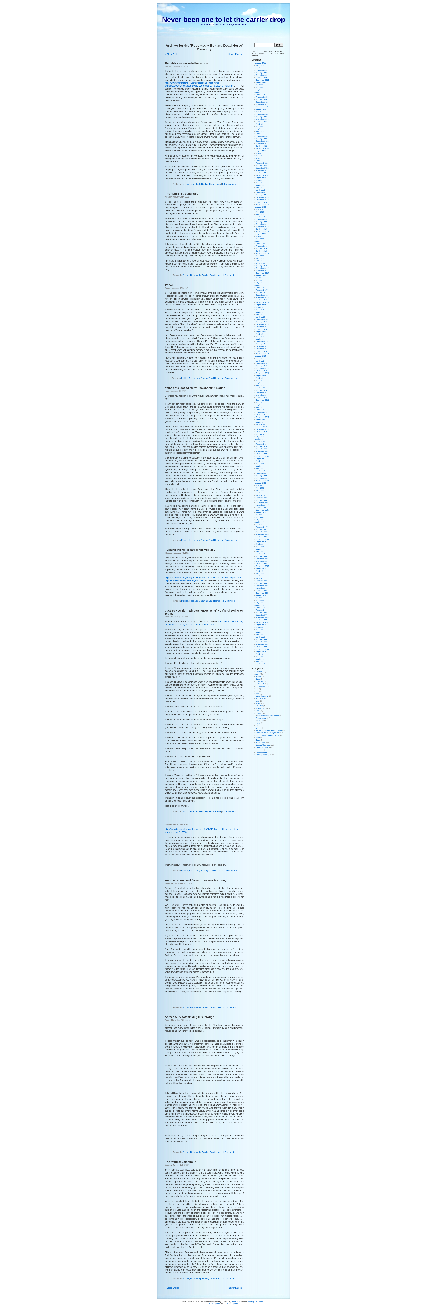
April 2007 (259, 522)
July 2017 (259, 278)
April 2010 (259, 439)
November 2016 (262, 297)
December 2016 (262, 295)
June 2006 (260, 546)
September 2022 (262, 148)
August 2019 (260, 234)
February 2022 (262, 163)
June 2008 (260, 488)
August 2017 (260, 275)
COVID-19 (260, 684)
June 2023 (260, 126)
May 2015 (260, 339)
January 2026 (261, 73)
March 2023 (260, 134)
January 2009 (261, 476)
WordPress (236, 1302)
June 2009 (260, 463)
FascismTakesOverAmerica (268, 716)
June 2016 (260, 310)
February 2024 (262, 114)
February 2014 (262, 363)
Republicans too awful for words (186, 63)
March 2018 (260, 263)
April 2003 (259, 634)
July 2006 (259, 544)
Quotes (259, 728)
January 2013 (261, 390)
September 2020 (262, 205)
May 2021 (260, 185)
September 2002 (262, 649)
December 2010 (262, 429)
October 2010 (261, 432)
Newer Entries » (236, 54)
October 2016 (261, 300)
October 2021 (261, 173)
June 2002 (260, 656)
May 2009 (260, 466)
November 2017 (262, 270)
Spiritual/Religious (263, 745)
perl (258, 723)
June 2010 (260, 434)
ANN (257, 674)
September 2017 (262, 273)
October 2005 (261, 564)
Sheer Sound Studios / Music (267, 735)
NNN (257, 711)
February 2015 (262, 341)
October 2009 (261, 454)
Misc (257, 701)
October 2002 (261, 647)
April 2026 (259, 68)
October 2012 (261, 397)
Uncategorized (261, 755)
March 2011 (260, 424)
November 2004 (262, 588)
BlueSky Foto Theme (256, 1302)
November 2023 (262, 119)
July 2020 (259, 209)
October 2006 (261, 537)
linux (257, 694)
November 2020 (262, 200)
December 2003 (262, 615)
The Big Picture (262, 747)
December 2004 (262, 586)
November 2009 (262, 451)
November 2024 (262, 104)
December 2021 (262, 168)
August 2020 (260, 207)
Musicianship (261, 708)
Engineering (260, 686)
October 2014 (261, 351)
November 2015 (262, 327)
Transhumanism (262, 752)
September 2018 (262, 253)
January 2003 (261, 639)
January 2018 (261, 266)
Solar (258, 740)
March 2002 (260, 664)
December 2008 (262, 478)
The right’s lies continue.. (181, 193)
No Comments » (229, 378)
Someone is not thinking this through (189, 1017)
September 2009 (262, 456)
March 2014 (260, 361)
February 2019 (262, 246)
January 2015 (261, 344)
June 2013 (260, 380)
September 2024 (262, 107)
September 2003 (262, 622)
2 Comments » (229, 184)
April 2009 (259, 468)
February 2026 (262, 70)
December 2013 (262, 368)
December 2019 (262, 224)
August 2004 (260, 595)
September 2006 (262, 539)
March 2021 (260, 190)
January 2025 (261, 99)
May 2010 (260, 437)
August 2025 (260, 82)
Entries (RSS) (214, 1304)
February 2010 (262, 444)
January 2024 (261, 117)
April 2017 (259, 285)
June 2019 (260, 239)
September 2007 (262, 510)
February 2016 (262, 319)
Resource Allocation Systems (267, 733)
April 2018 (259, 261)
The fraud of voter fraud (180, 1161)
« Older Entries (172, 54)
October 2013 (261, 371)
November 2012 (262, 395)
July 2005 (259, 571)
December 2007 (262, 503)
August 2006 (260, 542)
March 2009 (260, 471)
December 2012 (262, 393)
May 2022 (260, 158)
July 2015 (259, 334)
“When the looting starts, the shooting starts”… (196, 387)
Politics (185, 184)
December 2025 (262, 75)
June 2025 (260, 87)
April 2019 (259, 241)
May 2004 (260, 603)
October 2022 (261, 146)
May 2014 (260, 358)
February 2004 (262, 610)
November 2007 (262, 505)
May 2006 (260, 549)
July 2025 (259, 85)
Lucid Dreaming (262, 696)
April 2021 (259, 187)
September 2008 (262, 481)
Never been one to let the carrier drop (223, 19)
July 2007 (259, 515)
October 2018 (261, 251)
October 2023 (261, 121)
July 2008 (259, 485)
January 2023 (261, 139)
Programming (261, 718)
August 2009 (260, 459)
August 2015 (260, 332)
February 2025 (262, 97)
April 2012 (259, 407)
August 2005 (260, 568)
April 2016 (259, 314)
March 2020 (260, 217)
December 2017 (262, 268)
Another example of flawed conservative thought (197, 880)
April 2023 (259, 131)
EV (257, 689)
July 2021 (259, 180)
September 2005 (262, 566)
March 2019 (260, 244)
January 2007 (261, 529)
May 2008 (260, 490)
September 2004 (262, 593)
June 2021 (260, 183)
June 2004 (260, 600)
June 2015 (260, 336)
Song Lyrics (260, 742)
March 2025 (260, 95)
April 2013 (259, 385)
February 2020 (262, 219)
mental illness (261, 698)
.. (165, 821)
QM (257, 725)
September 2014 (262, 354)
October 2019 (261, 229)
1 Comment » (229, 275)
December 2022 (262, 141)
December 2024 (262, 102)
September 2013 (262, 373)
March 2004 (260, 608)
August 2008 (260, 483)
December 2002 (262, 642)
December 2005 (262, 559)
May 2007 (260, 520)
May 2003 (260, 632)
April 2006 (259, 551)
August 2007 (260, 512)
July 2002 (259, 654)
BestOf (258, 676)
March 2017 (260, 288)
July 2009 (259, 461)
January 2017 (261, 292)
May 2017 (260, 283)
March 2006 (260, 554)
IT (256, 691)
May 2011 (259, 422)
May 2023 (260, 129)
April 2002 (259, 661)
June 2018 (260, 256)
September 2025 (262, 80)
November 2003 (262, 617)
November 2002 (262, 644)
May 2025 (260, 90)
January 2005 (261, 583)
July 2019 (259, 236)
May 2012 (260, 405)
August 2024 (260, 109)
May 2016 (260, 312)
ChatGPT (259, 681)
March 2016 (260, 317)
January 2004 (261, 612)
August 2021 (260, 178)
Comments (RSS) (231, 1304)
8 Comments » (229, 811)
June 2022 (260, 156)
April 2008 (259, 493)
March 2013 (260, 388)
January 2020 (261, 222)
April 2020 (259, 214)
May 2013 (260, 383)
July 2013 (259, 378)
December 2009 (262, 449)
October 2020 (261, 202)
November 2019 (262, 227)
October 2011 (261, 415)
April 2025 (259, 92)
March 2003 (260, 637)
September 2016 (262, 302)
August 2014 (260, 356)
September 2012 (262, 400)
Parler (169, 285)
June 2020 (260, 212)
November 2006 (262, 534)
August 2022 (260, 151)
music (258, 703)
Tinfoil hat (259, 750)
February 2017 (262, 290)
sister (258, 738)
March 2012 (260, 410)
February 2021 (262, 192)
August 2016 (260, 305)
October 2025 (261, 78)
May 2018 (260, 258)
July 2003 (259, 627)
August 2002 (260, 652)
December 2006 (262, 532)
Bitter (258, 679)
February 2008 (262, 498)
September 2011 (262, 417)
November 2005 (262, 561)
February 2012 (262, 412)
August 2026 (260, 63)
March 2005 (260, 578)
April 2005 (259, 576)
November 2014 (262, 349)
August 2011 (260, 419)
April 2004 (259, 605)
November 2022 (262, 143)
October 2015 (261, 329)
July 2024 (259, 112)
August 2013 (260, 376)
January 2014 (261, 366)
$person (259, 672)
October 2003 (261, 620)
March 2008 (260, 495)
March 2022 (260, 161)
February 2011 (261, 427)
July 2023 (259, 124)
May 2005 (260, 573)
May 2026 (260, 65)
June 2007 (260, 517)
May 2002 (260, 659)
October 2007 (261, 507)
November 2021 (262, 170)
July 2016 (259, 307)
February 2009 (262, 473)
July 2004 (259, 598)
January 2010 (261, 446)
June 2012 (260, 402)
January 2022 (261, 165)
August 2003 (260, 625)
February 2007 (262, 527)
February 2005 (262, 581)
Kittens (260, 720)
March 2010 (260, 441)
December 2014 (262, 346)
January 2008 (261, 500)
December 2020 (262, 197)
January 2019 (261, 248)
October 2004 (261, 590)
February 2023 (262, 136)
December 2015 (262, 324)
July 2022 (259, 153)
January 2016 (261, 322)
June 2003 (260, 630)
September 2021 (262, 175)
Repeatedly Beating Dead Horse (205, 184)
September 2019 (262, 231)
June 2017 (260, 280)
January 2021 (261, 195)
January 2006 (261, 556)
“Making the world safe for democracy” (191, 549)
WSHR (260, 706)
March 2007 (260, 525)
